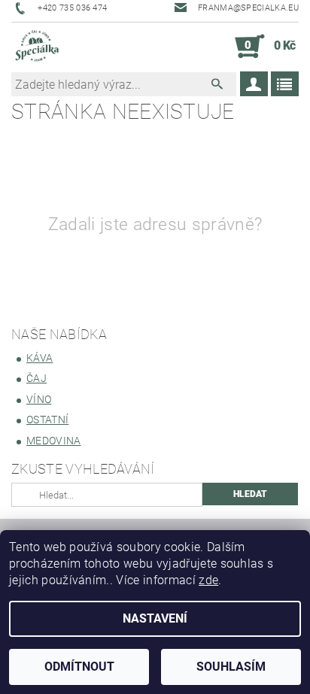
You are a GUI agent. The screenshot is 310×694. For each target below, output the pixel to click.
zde (208, 580)
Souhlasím (231, 666)
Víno (38, 399)
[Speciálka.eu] (36, 46)
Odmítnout (79, 666)
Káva (39, 358)
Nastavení (155, 618)
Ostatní (47, 420)
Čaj (36, 378)
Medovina (53, 441)
